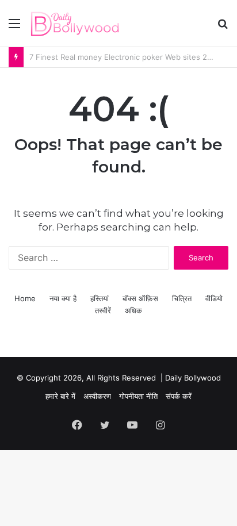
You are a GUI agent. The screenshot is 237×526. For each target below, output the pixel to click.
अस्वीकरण (97, 396)
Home (25, 298)
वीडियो (214, 298)
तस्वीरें (103, 310)
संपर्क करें (179, 396)
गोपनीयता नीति (138, 396)
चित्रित (182, 298)
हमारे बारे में (60, 396)
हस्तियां (99, 298)
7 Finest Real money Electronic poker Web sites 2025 (125, 57)
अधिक (133, 310)
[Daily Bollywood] (75, 23)
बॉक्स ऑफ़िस (140, 298)
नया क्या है (63, 298)
